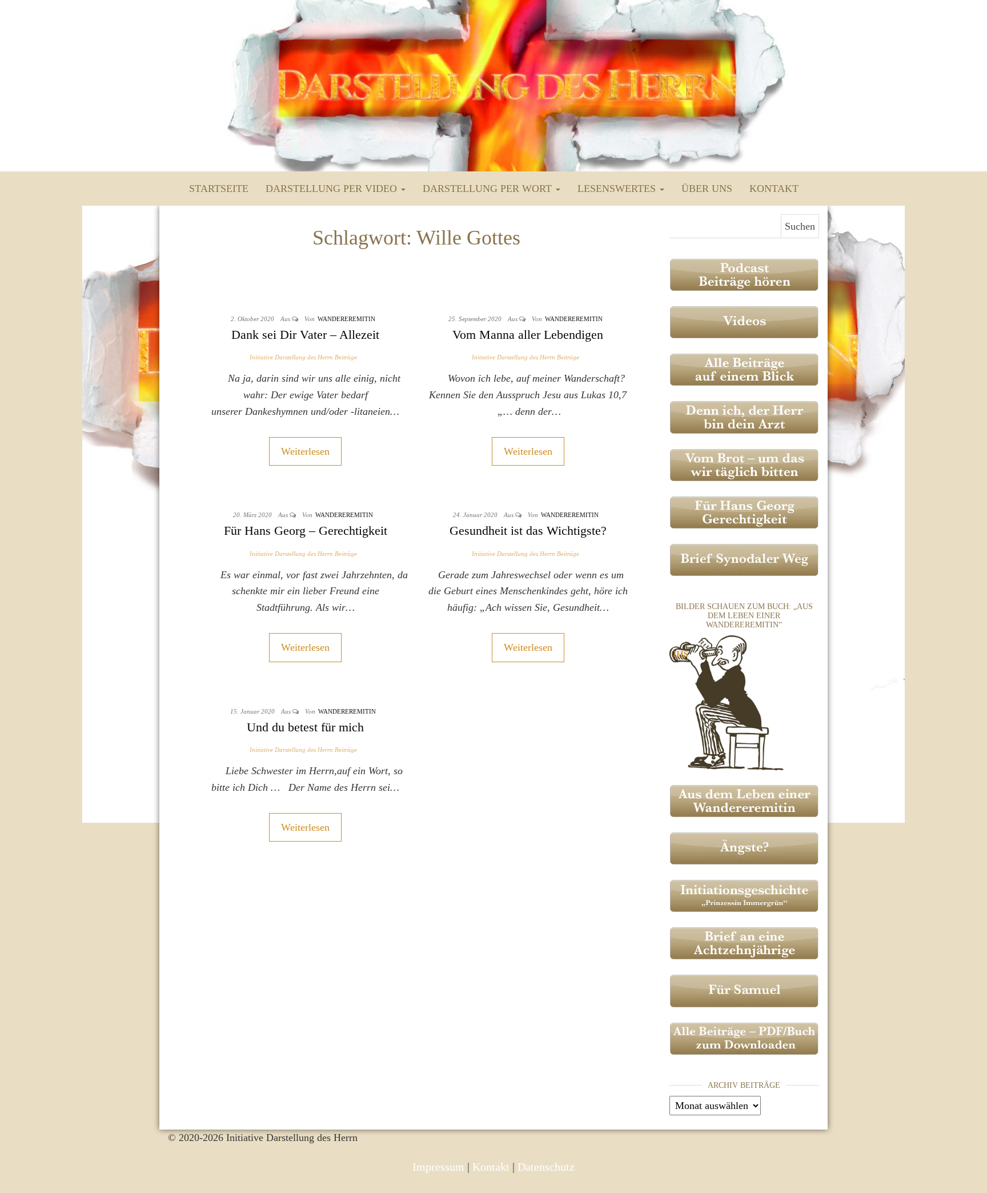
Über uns (706, 188)
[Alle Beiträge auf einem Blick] (744, 368)
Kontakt (774, 188)
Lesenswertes (618, 188)
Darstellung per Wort (489, 188)
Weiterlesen (305, 451)
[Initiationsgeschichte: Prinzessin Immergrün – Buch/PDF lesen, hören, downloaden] (744, 894)
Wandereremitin (346, 318)
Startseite (218, 188)
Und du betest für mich (305, 727)
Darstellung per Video (333, 188)
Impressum (438, 1166)
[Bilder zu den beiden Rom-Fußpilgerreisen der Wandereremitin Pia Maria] (726, 701)
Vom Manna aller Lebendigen (527, 334)
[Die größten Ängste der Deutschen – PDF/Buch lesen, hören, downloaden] (744, 847)
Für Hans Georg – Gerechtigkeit (305, 530)
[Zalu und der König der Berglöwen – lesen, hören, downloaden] (744, 990)
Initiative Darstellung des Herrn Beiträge (303, 357)
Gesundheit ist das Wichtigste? (528, 530)
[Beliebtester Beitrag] (744, 416)
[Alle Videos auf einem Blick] (744, 321)
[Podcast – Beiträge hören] (744, 273)
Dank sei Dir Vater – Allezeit (305, 334)
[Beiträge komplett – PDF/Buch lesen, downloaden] (744, 1037)
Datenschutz (546, 1166)
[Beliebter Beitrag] (744, 464)
